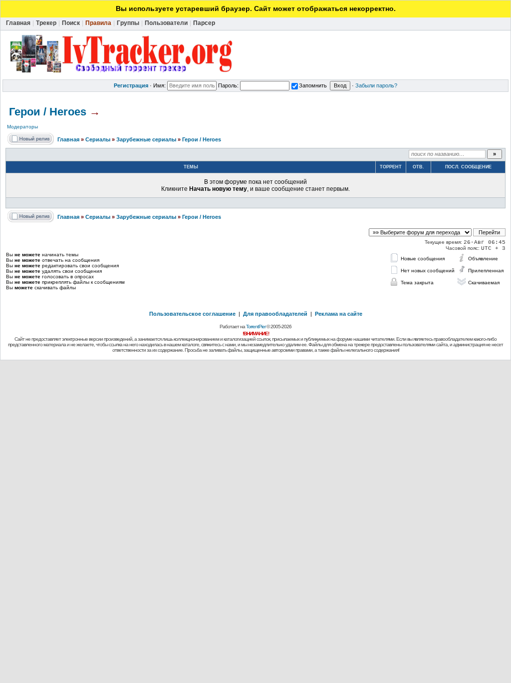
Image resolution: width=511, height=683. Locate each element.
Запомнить (313, 85)
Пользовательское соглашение (192, 314)
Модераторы (22, 126)
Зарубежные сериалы (146, 139)
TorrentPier (255, 326)
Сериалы (97, 139)
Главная (68, 139)
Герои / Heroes (47, 111)
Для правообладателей (275, 314)
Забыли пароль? (376, 85)
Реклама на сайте (338, 314)
